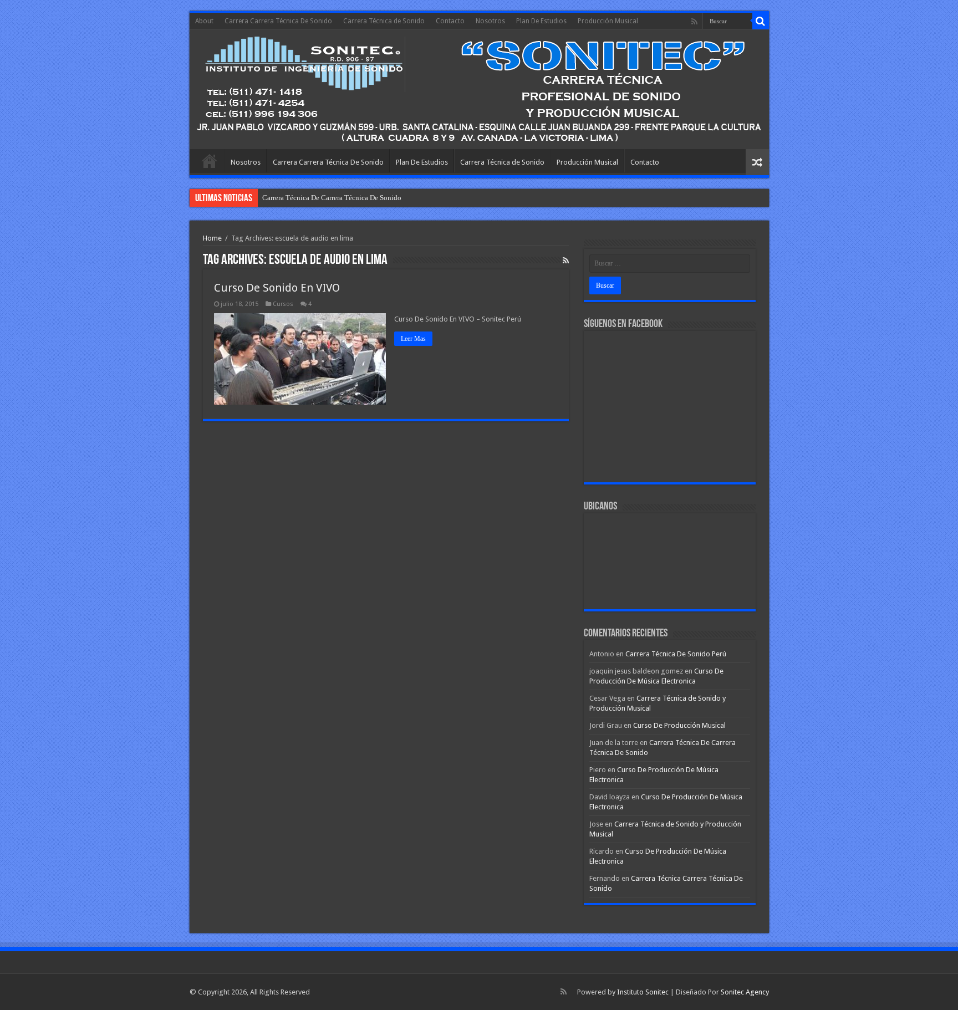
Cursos (283, 304)
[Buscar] (760, 21)
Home (212, 238)
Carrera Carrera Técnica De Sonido (278, 21)
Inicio (209, 160)
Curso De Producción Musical (679, 725)
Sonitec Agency (745, 992)
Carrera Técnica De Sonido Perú (675, 654)
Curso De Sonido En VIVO (277, 287)
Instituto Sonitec (643, 992)
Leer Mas (413, 339)
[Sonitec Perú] (479, 89)
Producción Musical (608, 21)
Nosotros (490, 21)
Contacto (450, 21)
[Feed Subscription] (566, 260)
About (204, 21)
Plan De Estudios (541, 21)
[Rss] (694, 21)
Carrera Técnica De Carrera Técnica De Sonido (331, 197)
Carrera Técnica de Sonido (384, 21)
